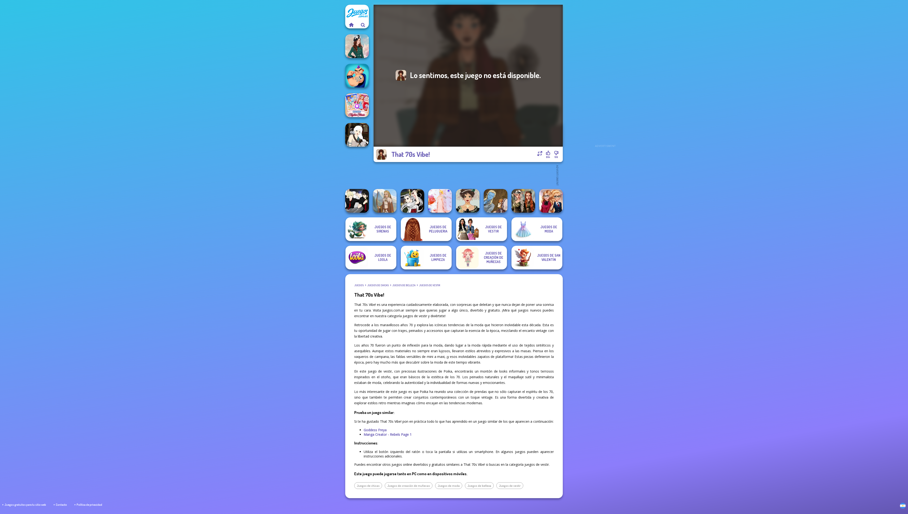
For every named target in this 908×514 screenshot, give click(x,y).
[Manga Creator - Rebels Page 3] (357, 201)
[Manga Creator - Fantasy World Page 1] (357, 135)
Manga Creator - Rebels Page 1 (388, 434)
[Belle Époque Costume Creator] (468, 201)
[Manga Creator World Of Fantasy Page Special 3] (495, 201)
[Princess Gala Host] (440, 201)
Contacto (61, 504)
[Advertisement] (605, 76)
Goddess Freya (375, 430)
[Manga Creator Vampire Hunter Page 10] (412, 201)
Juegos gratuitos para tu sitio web (25, 504)
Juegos (359, 285)
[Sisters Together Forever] (357, 105)
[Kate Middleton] (357, 46)
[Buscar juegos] (363, 24)
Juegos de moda (449, 486)
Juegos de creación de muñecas (408, 486)
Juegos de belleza (403, 285)
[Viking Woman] (385, 201)
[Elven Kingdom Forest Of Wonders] (523, 201)
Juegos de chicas (378, 285)
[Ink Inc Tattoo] (357, 76)
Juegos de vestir (429, 285)
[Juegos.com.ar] (351, 24)
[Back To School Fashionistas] (551, 201)
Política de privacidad (89, 504)
